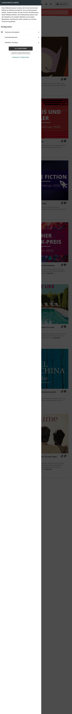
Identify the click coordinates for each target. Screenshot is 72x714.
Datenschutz (25, 57)
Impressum (16, 57)
